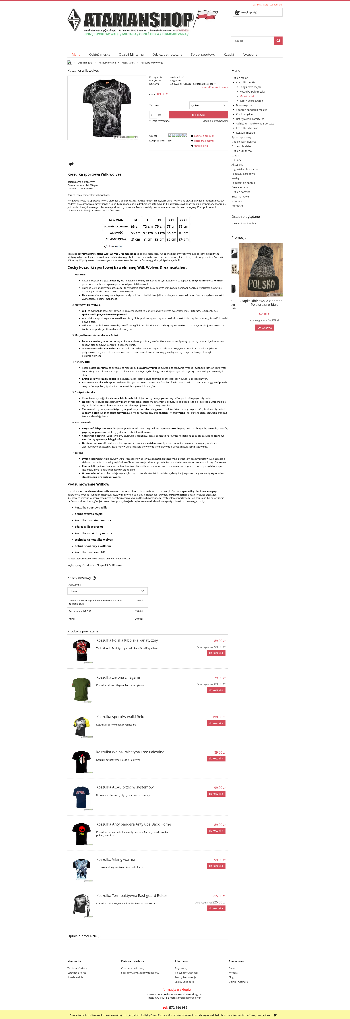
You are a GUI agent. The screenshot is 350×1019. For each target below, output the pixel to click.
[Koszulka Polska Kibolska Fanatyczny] (81, 651)
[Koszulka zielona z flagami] (81, 689)
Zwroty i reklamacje (185, 977)
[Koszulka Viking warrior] (81, 870)
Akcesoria (237, 164)
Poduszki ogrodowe (243, 173)
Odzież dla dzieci (242, 146)
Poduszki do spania (243, 183)
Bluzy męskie (244, 105)
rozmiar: (154, 105)
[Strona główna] (142, 21)
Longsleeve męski (250, 87)
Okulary (236, 160)
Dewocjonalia (240, 187)
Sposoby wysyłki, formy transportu (140, 972)
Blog (231, 977)
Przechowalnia (75, 977)
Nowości (237, 201)
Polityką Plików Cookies (154, 1015)
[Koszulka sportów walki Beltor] (81, 726)
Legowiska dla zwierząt (245, 169)
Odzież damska (241, 192)
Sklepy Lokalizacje (184, 981)
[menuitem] (76, 54)
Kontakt (233, 972)
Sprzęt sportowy (241, 137)
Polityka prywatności (186, 972)
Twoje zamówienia (77, 968)
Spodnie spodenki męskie (251, 110)
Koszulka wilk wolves (245, 223)
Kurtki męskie (244, 114)
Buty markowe (240, 196)
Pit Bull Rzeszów (113, 565)
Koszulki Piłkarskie (247, 128)
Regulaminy (181, 968)
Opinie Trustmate (238, 981)
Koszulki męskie (245, 82)
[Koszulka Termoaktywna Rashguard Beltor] (81, 906)
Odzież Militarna (242, 151)
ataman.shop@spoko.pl (188, 997)
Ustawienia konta (76, 972)
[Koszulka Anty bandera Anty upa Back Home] (81, 834)
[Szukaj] (278, 41)
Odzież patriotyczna (244, 141)
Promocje (237, 205)
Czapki (236, 155)
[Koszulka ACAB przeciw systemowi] (81, 798)
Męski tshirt (247, 96)
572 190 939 (178, 1007)
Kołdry (235, 178)
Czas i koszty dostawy (133, 968)
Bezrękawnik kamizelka (250, 119)
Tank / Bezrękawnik (251, 100)
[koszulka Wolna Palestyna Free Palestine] (81, 762)
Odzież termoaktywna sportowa (255, 123)
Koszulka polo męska (252, 91)
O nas (232, 968)
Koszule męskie (245, 132)
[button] (202, 135)
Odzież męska (240, 78)
